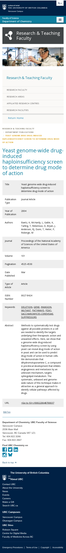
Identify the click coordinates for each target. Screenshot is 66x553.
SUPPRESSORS (29, 317)
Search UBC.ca (10, 505)
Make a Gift (8, 502)
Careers (6, 498)
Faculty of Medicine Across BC (17, 536)
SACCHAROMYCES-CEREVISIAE (37, 313)
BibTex (6, 412)
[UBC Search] (60, 4)
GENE (37, 307)
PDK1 (48, 310)
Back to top (8, 462)
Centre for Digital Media (14, 533)
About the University (12, 487)
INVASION (46, 307)
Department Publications (19, 132)
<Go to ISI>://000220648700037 (37, 402)
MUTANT (26, 310)
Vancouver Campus (12, 517)
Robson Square (10, 529)
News (5, 491)
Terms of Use (31, 547)
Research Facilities (18, 110)
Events (5, 495)
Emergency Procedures (12, 547)
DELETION (26, 307)
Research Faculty (17, 90)
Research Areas (15, 96)
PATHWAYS (38, 310)
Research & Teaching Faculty (18, 129)
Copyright (45, 547)
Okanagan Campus (12, 520)
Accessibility (57, 547)
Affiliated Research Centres (23, 103)
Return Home (16, 117)
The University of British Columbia (51, 7)
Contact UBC (9, 484)
